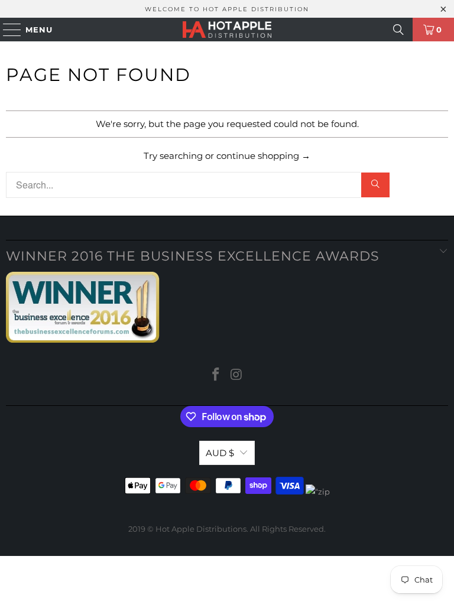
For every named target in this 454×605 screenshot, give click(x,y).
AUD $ (220, 452)
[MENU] (6, 29)
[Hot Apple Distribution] (227, 29)
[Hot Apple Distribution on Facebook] (216, 375)
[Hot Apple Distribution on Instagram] (237, 375)
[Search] (398, 29)
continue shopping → (263, 155)
